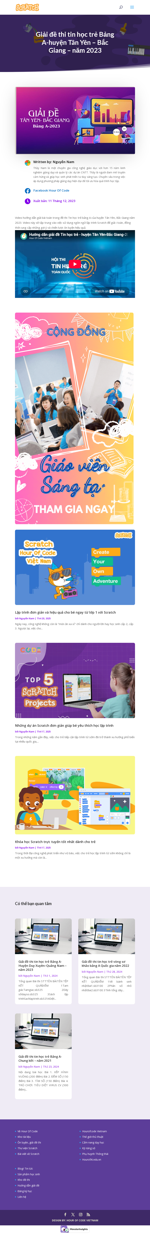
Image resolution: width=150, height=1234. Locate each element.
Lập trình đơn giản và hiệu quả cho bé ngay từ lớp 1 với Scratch (65, 612)
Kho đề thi (24, 1179)
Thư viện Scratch (27, 1148)
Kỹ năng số (88, 1148)
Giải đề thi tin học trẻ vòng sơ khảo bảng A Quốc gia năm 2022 (105, 963)
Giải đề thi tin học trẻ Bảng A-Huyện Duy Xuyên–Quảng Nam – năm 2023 (42, 965)
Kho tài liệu (24, 1136)
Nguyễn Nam (26, 618)
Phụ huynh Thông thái (95, 1154)
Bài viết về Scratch (28, 1154)
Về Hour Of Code (28, 1131)
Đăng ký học (25, 1191)
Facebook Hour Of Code (51, 190)
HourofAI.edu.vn (91, 1159)
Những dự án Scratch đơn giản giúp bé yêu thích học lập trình (64, 725)
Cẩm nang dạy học (93, 1142)
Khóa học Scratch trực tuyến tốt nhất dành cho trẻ (55, 842)
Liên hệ (22, 1197)
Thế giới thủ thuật (92, 1136)
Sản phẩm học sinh (29, 1174)
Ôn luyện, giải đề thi (29, 1142)
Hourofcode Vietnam (94, 1131)
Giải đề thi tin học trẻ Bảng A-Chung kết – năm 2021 (40, 1058)
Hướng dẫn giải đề (28, 1185)
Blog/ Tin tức (25, 1168)
